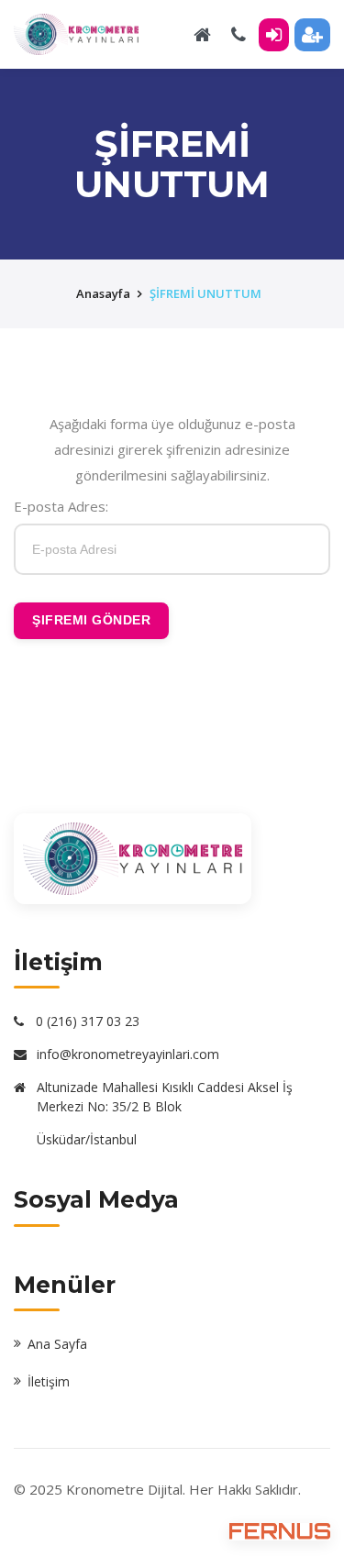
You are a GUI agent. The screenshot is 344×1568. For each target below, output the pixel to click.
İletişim (49, 1381)
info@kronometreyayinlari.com (128, 1054)
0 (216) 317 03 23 (87, 1021)
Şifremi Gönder (91, 620)
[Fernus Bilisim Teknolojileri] (279, 1530)
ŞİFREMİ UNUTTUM (205, 293)
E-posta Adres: (61, 506)
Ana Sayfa (57, 1344)
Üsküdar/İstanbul (87, 1139)
